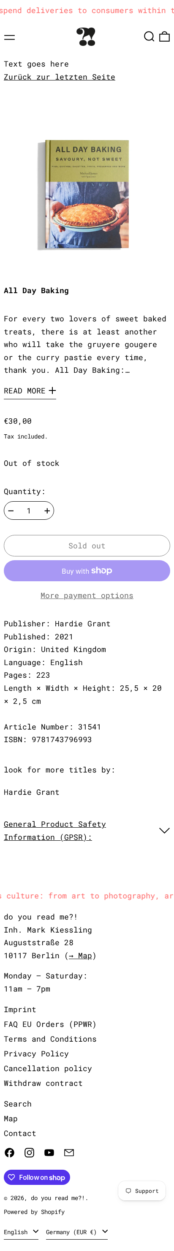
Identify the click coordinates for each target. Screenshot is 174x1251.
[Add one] (47, 511)
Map (11, 1118)
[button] (149, 36)
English (17, 1232)
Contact (20, 1133)
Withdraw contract (43, 1083)
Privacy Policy (36, 1053)
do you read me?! (58, 1198)
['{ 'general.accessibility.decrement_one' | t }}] (11, 511)
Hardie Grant (32, 792)
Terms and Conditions (50, 1039)
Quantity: (25, 491)
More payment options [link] (87, 595)
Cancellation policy (48, 1068)
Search (18, 1104)
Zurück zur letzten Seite (59, 77)
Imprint (20, 1009)
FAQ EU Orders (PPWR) (50, 1024)
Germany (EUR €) (73, 1232)
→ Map (80, 955)
